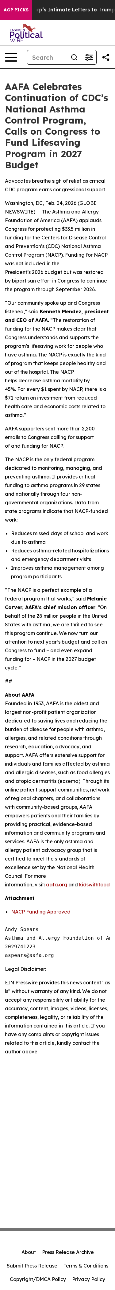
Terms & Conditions (85, 1266)
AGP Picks (16, 10)
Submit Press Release (32, 1266)
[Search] (74, 57)
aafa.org (56, 884)
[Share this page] (106, 57)
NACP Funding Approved (41, 912)
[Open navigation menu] (11, 57)
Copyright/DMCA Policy (38, 1279)
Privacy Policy (88, 1279)
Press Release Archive (68, 1252)
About (28, 1252)
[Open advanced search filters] (89, 57)
